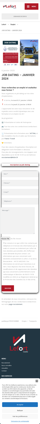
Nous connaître (7, 365)
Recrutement (6, 363)
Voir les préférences (20, 416)
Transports (33, 321)
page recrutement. (16, 304)
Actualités (5, 368)
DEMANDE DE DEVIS (20, 16)
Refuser (20, 410)
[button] (37, 381)
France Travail (9, 138)
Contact (4, 371)
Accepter (20, 404)
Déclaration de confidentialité (20, 421)
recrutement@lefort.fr (10, 157)
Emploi (24, 321)
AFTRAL (33, 133)
